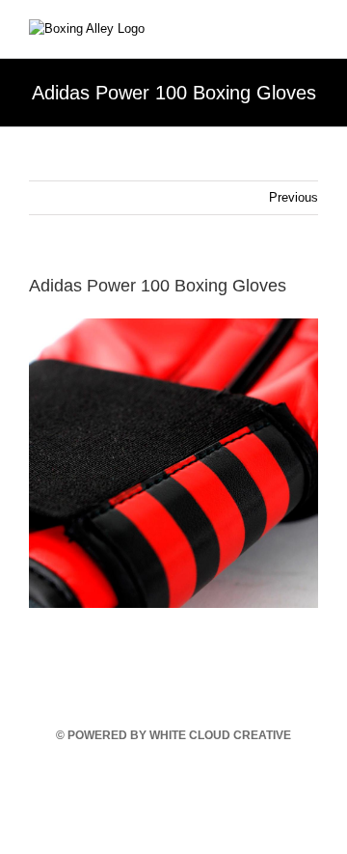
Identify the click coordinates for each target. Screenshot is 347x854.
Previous (293, 197)
